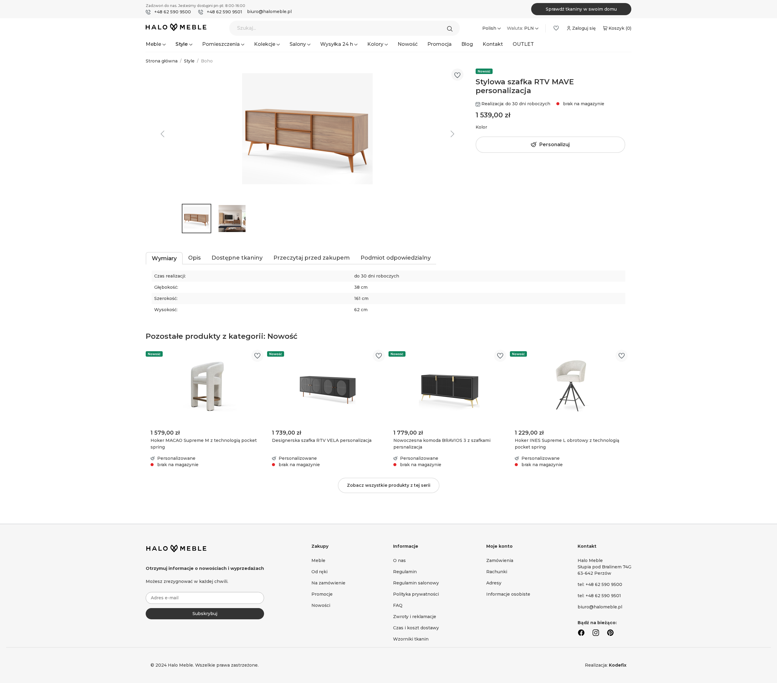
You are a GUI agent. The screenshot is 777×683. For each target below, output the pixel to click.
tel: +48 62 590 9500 (600, 584)
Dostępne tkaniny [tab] (237, 257)
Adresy (493, 583)
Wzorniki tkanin (411, 639)
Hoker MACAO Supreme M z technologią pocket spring (204, 444)
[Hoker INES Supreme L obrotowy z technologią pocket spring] (570, 386)
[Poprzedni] (162, 134)
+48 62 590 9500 (172, 12)
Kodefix (617, 665)
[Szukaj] (451, 28)
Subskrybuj (204, 613)
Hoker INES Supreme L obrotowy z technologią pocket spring (567, 444)
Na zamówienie (328, 583)
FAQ (397, 605)
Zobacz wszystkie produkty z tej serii (388, 485)
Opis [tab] (194, 257)
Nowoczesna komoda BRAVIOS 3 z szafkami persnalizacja (441, 444)
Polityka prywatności (416, 594)
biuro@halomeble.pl (269, 11)
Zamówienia (499, 560)
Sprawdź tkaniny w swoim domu (581, 9)
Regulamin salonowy (416, 583)
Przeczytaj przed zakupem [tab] (311, 257)
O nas (399, 560)
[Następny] (452, 134)
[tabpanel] (388, 295)
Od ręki (319, 571)
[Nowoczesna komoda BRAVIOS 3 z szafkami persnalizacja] (449, 386)
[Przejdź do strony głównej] (176, 28)
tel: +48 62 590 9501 (599, 595)
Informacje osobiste (508, 594)
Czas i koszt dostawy (416, 628)
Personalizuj (554, 144)
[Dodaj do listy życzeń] (457, 75)
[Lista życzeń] (556, 28)
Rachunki (496, 571)
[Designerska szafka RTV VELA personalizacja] (328, 386)
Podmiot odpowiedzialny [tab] (396, 257)
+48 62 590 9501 (224, 12)
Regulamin (405, 571)
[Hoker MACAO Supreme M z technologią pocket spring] (206, 386)
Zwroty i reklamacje (414, 616)
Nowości (320, 605)
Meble (318, 560)
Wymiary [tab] (164, 258)
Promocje (322, 594)
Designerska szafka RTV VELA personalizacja (322, 440)
